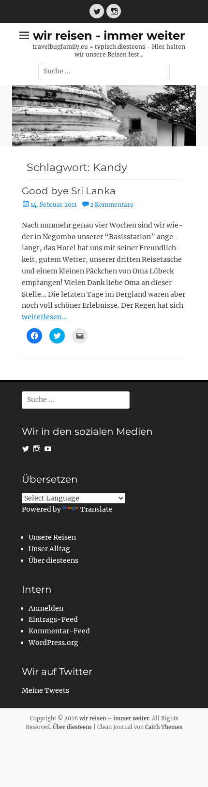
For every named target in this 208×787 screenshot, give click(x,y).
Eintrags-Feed (53, 619)
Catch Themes (163, 727)
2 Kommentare (112, 204)
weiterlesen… (44, 317)
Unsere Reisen (52, 537)
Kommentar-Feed (59, 631)
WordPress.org (53, 642)
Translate (96, 509)
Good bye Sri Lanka (69, 191)
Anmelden (46, 608)
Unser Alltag (49, 548)
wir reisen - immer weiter (109, 36)
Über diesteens (53, 560)
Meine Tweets (45, 690)
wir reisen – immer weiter (114, 718)
